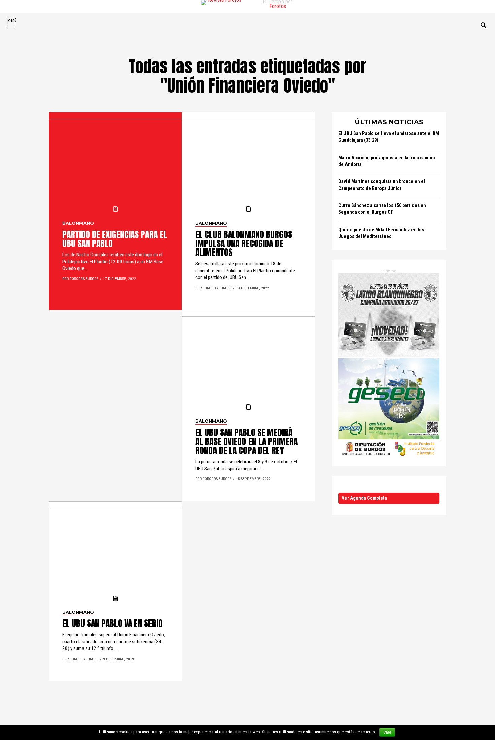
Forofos (277, 6)
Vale (387, 732)
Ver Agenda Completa (364, 498)
